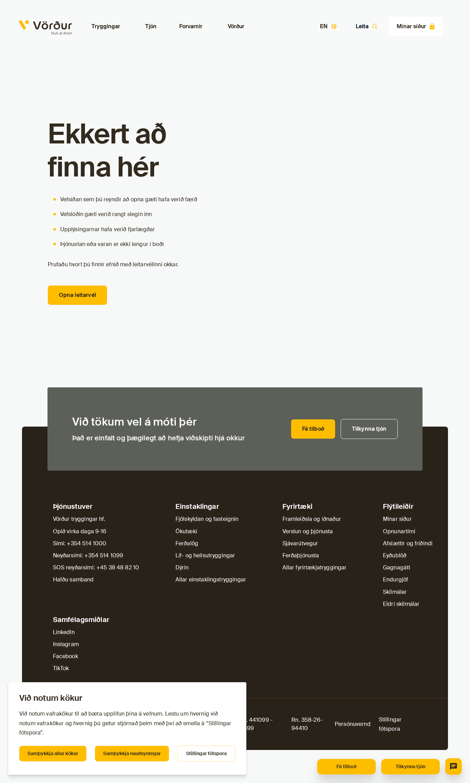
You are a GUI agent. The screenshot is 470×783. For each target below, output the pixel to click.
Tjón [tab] (151, 26)
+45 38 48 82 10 (117, 567)
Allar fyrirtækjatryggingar (314, 567)
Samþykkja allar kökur (53, 753)
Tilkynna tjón (410, 766)
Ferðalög (186, 543)
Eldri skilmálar (401, 604)
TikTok (61, 668)
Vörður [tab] (236, 26)
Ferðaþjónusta (300, 555)
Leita (362, 26)
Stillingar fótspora (206, 753)
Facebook (65, 656)
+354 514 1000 (86, 543)
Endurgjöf (395, 579)
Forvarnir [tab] (190, 26)
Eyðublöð (394, 555)
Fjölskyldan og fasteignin (207, 519)
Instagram (66, 644)
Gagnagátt (396, 567)
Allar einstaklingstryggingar (210, 579)
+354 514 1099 (103, 555)
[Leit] (453, 766)
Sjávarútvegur (300, 543)
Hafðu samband (73, 579)
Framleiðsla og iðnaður (311, 519)
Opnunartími (399, 531)
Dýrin (182, 567)
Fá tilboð (346, 766)
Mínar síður (411, 26)
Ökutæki (186, 531)
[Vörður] (25, 26)
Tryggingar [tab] (106, 26)
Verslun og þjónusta (307, 531)
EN (324, 26)
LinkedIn (64, 632)
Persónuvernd (353, 724)
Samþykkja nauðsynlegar (132, 753)
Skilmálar (395, 592)
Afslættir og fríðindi (407, 543)
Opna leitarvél (77, 295)
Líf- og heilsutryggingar (205, 555)
